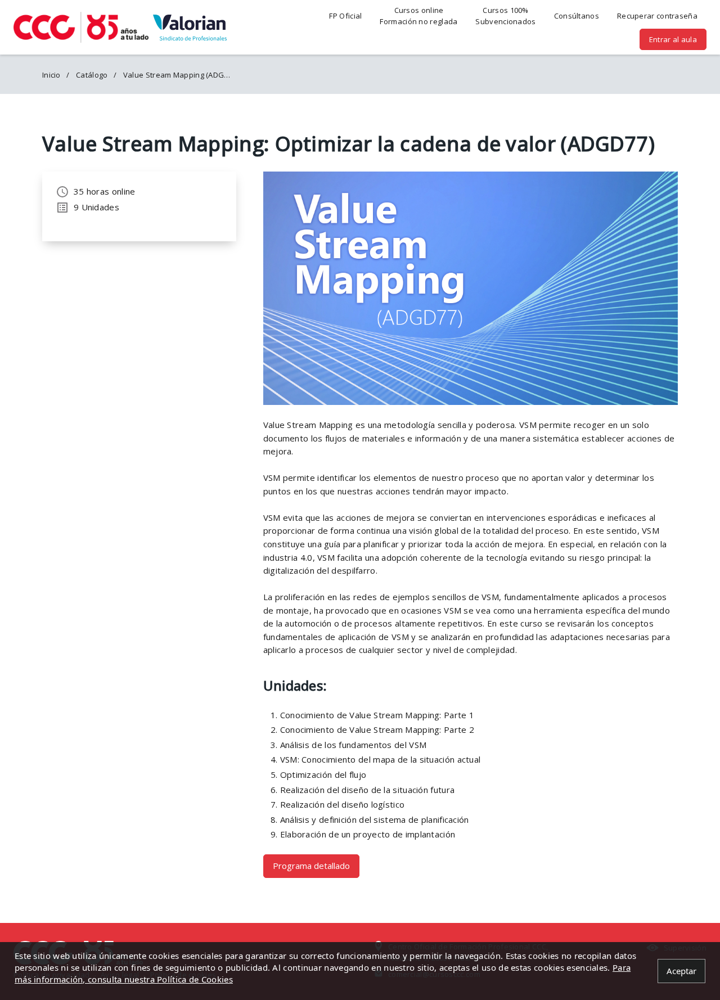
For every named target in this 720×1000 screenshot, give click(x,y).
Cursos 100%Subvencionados (505, 15)
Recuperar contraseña (657, 16)
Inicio (51, 75)
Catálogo (91, 75)
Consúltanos (576, 16)
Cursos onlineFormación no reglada (418, 15)
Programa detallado (311, 865)
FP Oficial (345, 16)
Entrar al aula (673, 39)
